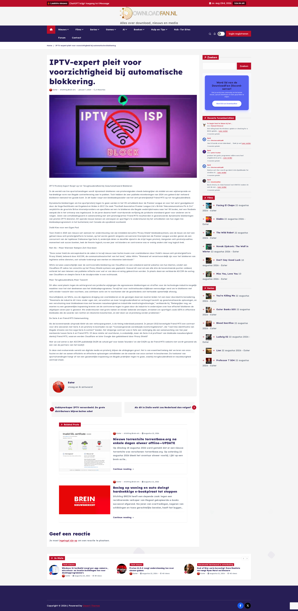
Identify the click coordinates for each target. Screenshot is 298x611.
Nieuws (62, 29)
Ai (124, 29)
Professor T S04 (225, 360)
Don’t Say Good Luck (228, 260)
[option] (81, 569)
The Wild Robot (225, 232)
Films (78, 29)
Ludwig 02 (222, 336)
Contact (76, 37)
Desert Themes (91, 605)
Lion (218, 350)
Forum (61, 37)
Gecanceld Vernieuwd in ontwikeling (148, 565)
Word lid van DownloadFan (226, 104)
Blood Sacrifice (225, 323)
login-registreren (238, 33)
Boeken (138, 29)
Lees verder (223, 131)
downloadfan (215, 182)
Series (93, 29)
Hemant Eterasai (217, 126)
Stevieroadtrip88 (217, 140)
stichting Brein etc (68, 90)
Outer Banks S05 (226, 309)
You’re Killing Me (225, 295)
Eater (55, 90)
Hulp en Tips (158, 29)
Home (49, 45)
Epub (209, 138)
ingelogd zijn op (68, 540)
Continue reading (122, 469)
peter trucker (216, 153)
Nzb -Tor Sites (182, 29)
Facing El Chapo (225, 205)
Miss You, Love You (227, 273)
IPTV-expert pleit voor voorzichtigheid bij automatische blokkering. (85, 45)
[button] (243, 558)
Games (110, 29)
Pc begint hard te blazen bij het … (219, 123)
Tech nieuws (69, 565)
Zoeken (212, 57)
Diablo (220, 218)
